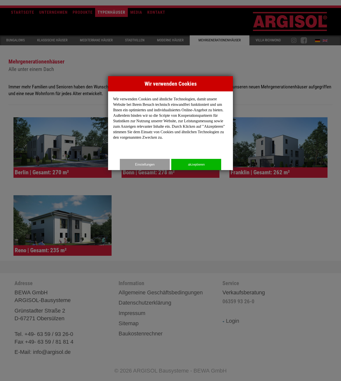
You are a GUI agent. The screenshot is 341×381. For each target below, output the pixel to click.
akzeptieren (196, 164)
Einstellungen (145, 164)
